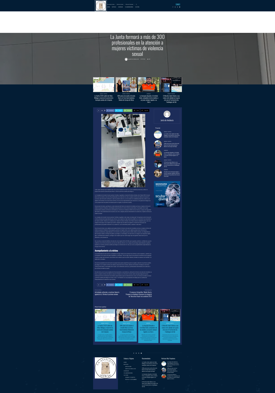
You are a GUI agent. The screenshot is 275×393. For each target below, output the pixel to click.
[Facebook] (173, 7)
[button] (136, 4)
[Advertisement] (137, 22)
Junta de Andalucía (140, 32)
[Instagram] (175, 7)
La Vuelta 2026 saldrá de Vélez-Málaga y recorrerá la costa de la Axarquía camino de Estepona (103, 97)
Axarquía (149, 93)
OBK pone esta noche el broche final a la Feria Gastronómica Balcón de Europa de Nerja (126, 97)
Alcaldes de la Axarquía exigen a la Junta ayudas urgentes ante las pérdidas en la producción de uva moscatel (172, 174)
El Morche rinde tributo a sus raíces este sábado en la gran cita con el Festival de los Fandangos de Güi (171, 98)
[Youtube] (179, 7)
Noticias (132, 32)
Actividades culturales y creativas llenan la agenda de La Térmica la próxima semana (107, 293)
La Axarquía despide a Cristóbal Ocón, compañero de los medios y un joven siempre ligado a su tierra (148, 98)
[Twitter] (177, 7)
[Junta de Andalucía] (126, 59)
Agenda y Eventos (103, 93)
